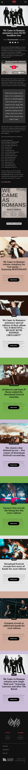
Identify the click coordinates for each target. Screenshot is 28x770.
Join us (20, 735)
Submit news (20, 737)
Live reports (14, 443)
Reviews (8, 739)
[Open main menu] (26, 2)
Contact (20, 739)
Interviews (7, 737)
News (14, 26)
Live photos (14, 385)
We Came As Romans (14, 223)
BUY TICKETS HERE (5, 181)
